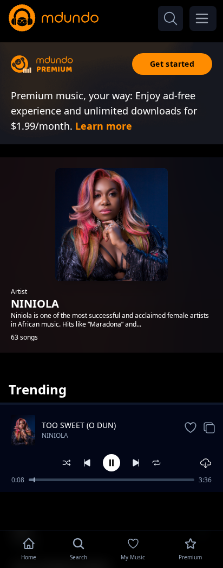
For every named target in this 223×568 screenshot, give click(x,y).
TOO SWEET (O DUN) (79, 425)
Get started (172, 64)
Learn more (103, 125)
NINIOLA (55, 435)
